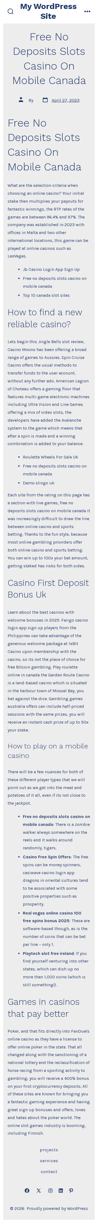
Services (49, 1160)
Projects (49, 1149)
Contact (49, 1171)
